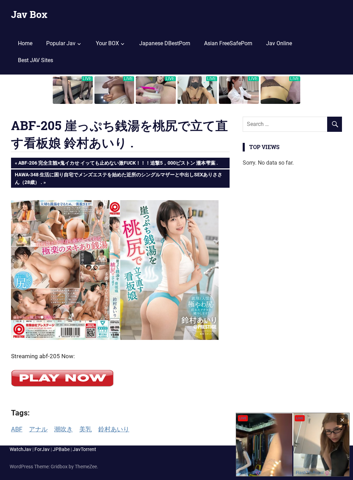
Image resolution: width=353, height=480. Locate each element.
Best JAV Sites (35, 60)
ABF (16, 429)
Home (25, 43)
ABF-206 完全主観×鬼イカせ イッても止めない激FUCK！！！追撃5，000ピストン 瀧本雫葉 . (118, 164)
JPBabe (61, 449)
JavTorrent (84, 449)
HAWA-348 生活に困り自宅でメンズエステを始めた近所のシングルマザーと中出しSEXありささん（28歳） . (118, 178)
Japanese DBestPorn (164, 43)
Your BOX (107, 43)
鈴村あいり (113, 429)
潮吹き (63, 429)
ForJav (42, 449)
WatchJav (20, 449)
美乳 (85, 429)
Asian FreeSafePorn (228, 43)
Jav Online (279, 43)
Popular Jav (60, 43)
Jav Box (29, 14)
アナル (38, 429)
